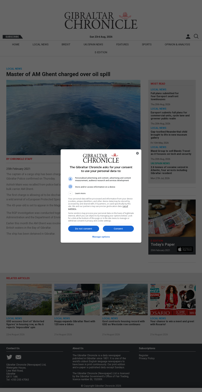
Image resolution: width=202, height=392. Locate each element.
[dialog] (101, 196)
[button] (101, 193)
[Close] (137, 153)
